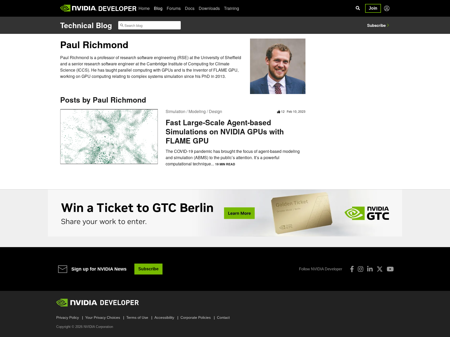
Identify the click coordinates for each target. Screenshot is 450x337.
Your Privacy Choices (102, 317)
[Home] (78, 8)
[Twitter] (380, 269)
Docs (190, 8)
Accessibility (164, 317)
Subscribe (376, 25)
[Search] (358, 8)
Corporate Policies (195, 317)
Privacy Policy (67, 317)
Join (373, 8)
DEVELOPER (117, 8)
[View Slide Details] (225, 213)
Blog (158, 8)
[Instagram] (360, 269)
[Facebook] (352, 269)
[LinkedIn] (370, 269)
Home (144, 8)
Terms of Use (137, 317)
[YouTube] (390, 269)
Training (231, 8)
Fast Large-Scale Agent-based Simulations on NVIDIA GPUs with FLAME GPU (225, 131)
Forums (174, 8)
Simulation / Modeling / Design (194, 111)
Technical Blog (86, 25)
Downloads (209, 8)
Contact (223, 317)
